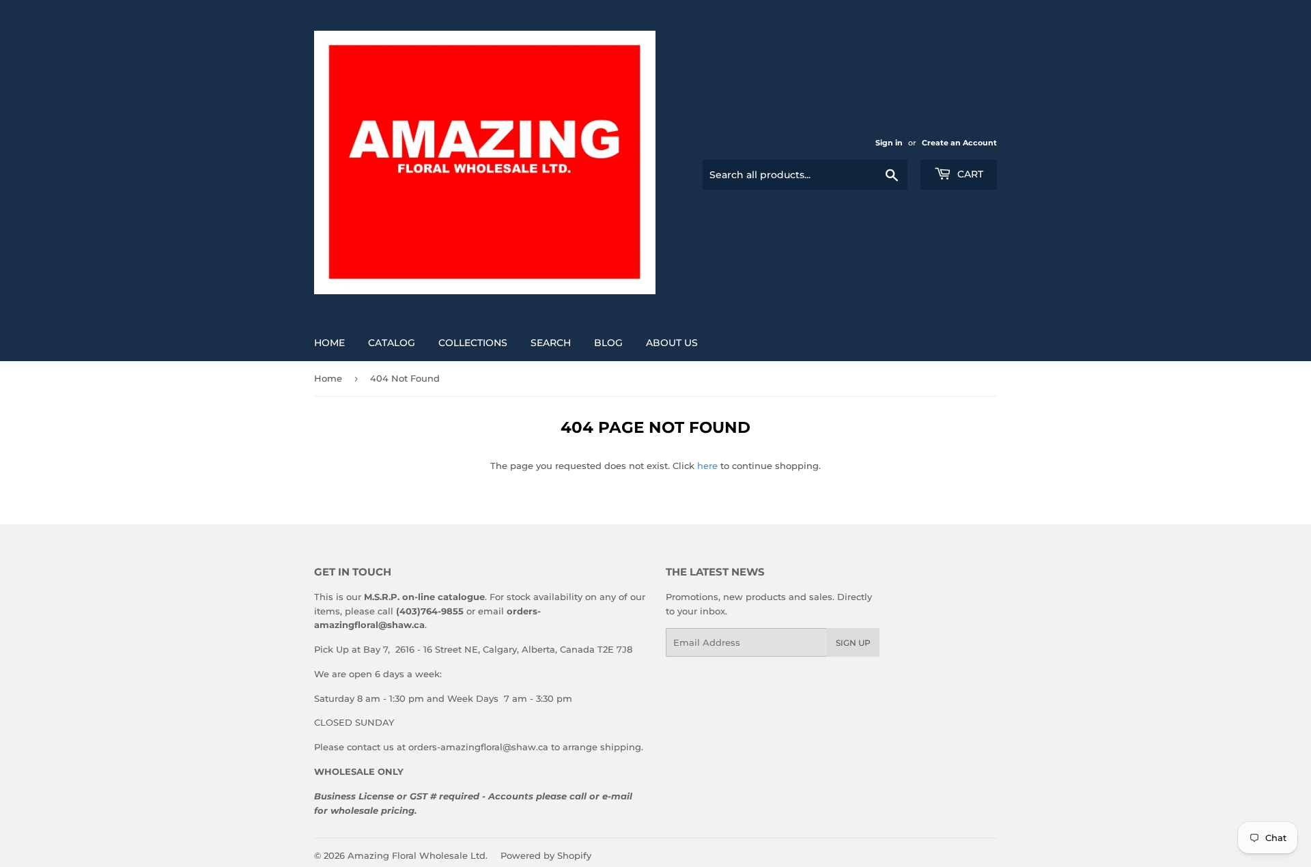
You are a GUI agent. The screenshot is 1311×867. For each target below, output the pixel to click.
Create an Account (959, 142)
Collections (472, 343)
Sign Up (853, 643)
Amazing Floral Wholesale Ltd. (418, 855)
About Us (672, 343)
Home (329, 343)
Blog (608, 343)
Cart (969, 174)
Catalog (391, 343)
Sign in (889, 142)
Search (551, 343)
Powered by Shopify (546, 855)
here (707, 465)
